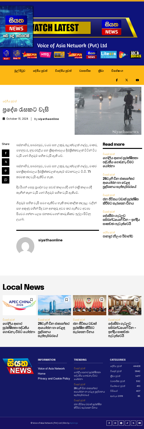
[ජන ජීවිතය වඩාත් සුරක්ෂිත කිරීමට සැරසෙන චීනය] (89, 305)
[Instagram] (115, 423)
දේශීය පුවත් (40, 71)
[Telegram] (121, 423)
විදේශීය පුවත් (63, 71)
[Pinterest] (5, 171)
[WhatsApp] (5, 180)
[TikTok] (127, 423)
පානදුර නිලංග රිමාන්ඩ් (118, 236)
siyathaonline (48, 119)
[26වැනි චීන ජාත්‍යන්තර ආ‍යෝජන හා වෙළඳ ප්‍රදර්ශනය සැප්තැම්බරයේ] (54, 305)
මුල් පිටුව (19, 71)
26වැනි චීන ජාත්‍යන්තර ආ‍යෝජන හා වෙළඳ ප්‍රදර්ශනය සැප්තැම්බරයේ (119, 183)
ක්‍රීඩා (101, 71)
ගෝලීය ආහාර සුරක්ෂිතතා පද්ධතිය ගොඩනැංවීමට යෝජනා (120, 162)
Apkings (74, 423)
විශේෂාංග (117, 71)
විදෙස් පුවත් (109, 154)
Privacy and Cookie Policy (54, 378)
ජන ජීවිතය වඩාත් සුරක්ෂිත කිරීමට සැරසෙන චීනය (85, 328)
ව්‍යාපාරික (85, 71)
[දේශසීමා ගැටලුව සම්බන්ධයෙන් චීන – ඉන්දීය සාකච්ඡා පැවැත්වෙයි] (125, 305)
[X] (5, 162)
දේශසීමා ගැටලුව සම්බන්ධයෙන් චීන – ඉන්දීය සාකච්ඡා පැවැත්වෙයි (121, 220)
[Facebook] (5, 153)
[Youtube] (139, 423)
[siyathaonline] (25, 246)
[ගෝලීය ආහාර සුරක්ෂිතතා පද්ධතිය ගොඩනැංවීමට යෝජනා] (19, 305)
